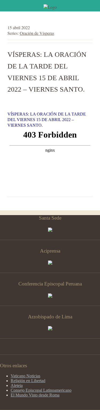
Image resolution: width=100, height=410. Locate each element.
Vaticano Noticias (25, 376)
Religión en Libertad (28, 380)
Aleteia (17, 385)
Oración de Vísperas (37, 33)
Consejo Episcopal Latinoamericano (41, 390)
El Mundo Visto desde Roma (35, 395)
